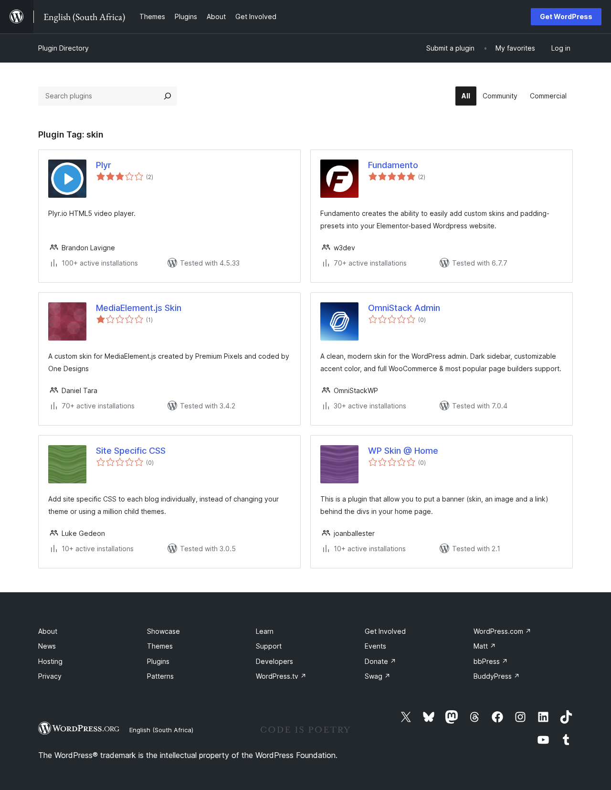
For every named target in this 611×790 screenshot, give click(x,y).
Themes (160, 646)
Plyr (103, 165)
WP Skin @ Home (403, 451)
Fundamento (393, 165)
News (47, 646)
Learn (265, 631)
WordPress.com (502, 631)
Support (269, 646)
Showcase (163, 631)
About (47, 631)
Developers (274, 661)
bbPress (491, 661)
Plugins (158, 661)
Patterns (160, 676)
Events (375, 646)
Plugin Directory (63, 48)
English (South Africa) (161, 730)
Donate (380, 661)
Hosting (50, 661)
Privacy (50, 676)
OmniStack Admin (404, 308)
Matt (485, 646)
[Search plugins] (167, 96)
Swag (377, 676)
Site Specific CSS (131, 451)
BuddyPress (497, 676)
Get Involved (385, 631)
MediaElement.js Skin (138, 308)
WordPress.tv (281, 676)
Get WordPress (566, 16)
